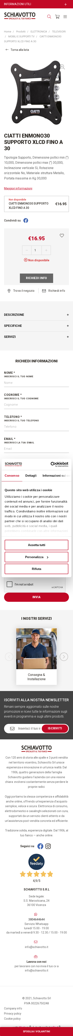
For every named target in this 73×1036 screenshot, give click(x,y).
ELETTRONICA (39, 31)
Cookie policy (12, 1018)
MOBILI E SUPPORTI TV (21, 36)
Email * (19, 440)
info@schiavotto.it (36, 947)
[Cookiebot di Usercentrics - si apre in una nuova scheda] (51, 464)
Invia (36, 597)
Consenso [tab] (12, 475)
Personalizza (34, 557)
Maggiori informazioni (18, 188)
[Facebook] (25, 221)
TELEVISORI (59, 31)
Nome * (18, 374)
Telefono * (21, 418)
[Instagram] (48, 846)
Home (7, 31)
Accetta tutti (36, 545)
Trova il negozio (23, 290)
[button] (64, 656)
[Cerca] (49, 16)
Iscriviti (55, 728)
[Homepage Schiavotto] (19, 15)
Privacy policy (12, 1013)
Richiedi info (36, 278)
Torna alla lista (20, 49)
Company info (13, 1008)
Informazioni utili (17, 4)
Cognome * (21, 396)
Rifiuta (36, 569)
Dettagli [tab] (30, 475)
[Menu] (65, 16)
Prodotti (21, 31)
